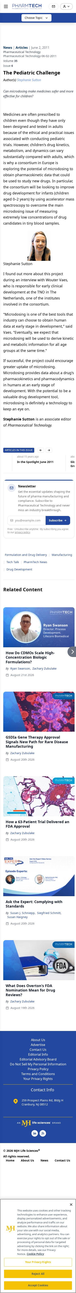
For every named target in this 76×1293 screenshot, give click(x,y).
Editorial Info (38, 1054)
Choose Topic (34, 18)
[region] (38, 1246)
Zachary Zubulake (44, 668)
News (44, 1160)
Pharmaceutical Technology (22, 52)
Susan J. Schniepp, (22, 913)
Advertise (38, 1044)
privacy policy (22, 532)
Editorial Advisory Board (38, 1059)
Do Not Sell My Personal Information (38, 1064)
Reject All (38, 1274)
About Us (38, 1040)
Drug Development (19, 569)
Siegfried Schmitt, (49, 913)
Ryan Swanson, (20, 668)
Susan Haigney (17, 917)
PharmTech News (35, 562)
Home (10, 1160)
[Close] (71, 1204)
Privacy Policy (38, 1069)
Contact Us (38, 1049)
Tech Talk (12, 562)
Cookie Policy (35, 1254)
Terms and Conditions (38, 1074)
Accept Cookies (38, 1285)
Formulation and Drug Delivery (26, 555)
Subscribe (55, 520)
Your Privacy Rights (38, 1078)
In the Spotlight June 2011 (21, 462)
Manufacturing (62, 555)
